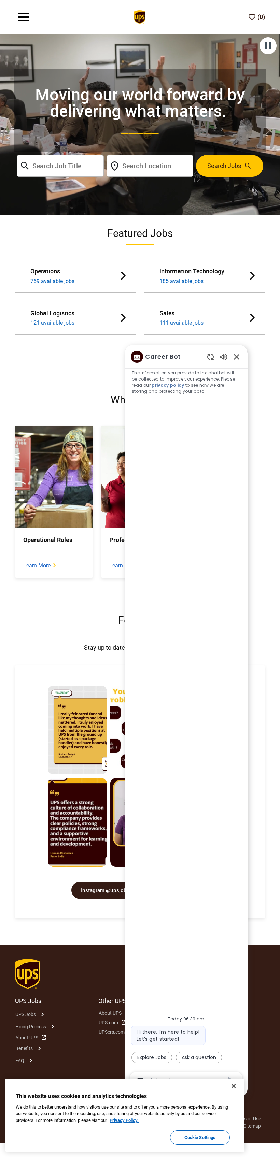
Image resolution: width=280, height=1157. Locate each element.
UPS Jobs (25, 1014)
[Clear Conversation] (210, 356)
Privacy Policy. (124, 1120)
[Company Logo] (139, 16)
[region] (186, 718)
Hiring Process (30, 1026)
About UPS (26, 1037)
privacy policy (168, 385)
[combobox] (60, 166)
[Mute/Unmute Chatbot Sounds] (224, 356)
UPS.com (108, 1022)
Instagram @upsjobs (105, 890)
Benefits (24, 1048)
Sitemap (252, 1126)
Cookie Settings (200, 1137)
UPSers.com (112, 1032)
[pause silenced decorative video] (268, 45)
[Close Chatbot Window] (236, 356)
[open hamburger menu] (23, 17)
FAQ (19, 1060)
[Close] (233, 1086)
